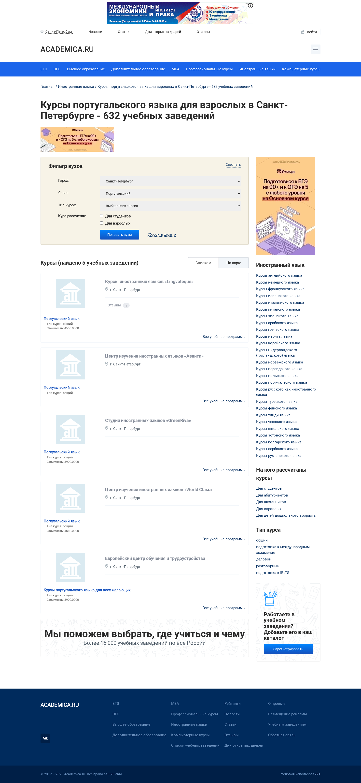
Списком (203, 263)
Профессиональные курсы (209, 69)
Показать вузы (119, 235)
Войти (312, 32)
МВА (175, 703)
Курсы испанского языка (278, 296)
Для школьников (271, 502)
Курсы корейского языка (278, 343)
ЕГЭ (44, 69)
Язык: (63, 193)
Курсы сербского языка (277, 449)
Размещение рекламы (287, 714)
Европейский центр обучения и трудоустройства (155, 558)
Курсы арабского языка (277, 323)
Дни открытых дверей (163, 32)
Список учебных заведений (195, 745)
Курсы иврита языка (274, 336)
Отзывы (203, 32)
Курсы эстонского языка (278, 435)
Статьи (123, 32)
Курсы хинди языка (273, 415)
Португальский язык (62, 318)
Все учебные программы (224, 336)
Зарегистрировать (288, 649)
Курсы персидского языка (279, 369)
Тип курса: (67, 205)
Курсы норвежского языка (279, 362)
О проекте (276, 703)
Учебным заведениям (287, 724)
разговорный (267, 566)
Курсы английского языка (279, 275)
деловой (263, 559)
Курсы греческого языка (277, 329)
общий (262, 540)
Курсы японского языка (277, 316)
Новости (95, 32)
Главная (48, 86)
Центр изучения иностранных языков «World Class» (158, 489)
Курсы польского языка (277, 376)
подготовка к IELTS (272, 573)
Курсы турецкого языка (276, 401)
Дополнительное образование (138, 69)
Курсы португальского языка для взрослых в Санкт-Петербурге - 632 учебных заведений (175, 86)
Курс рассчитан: (72, 216)
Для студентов (118, 216)
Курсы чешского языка (276, 422)
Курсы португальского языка (281, 382)
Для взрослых (117, 223)
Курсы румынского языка (278, 455)
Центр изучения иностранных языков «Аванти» (154, 356)
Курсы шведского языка (277, 428)
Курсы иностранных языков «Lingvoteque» (149, 281)
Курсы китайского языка (278, 309)
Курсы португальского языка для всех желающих (87, 590)
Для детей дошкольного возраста (286, 515)
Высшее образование (86, 69)
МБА (176, 69)
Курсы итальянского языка (280, 302)
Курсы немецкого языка (277, 282)
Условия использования (300, 774)
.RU (67, 49)
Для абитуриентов (272, 495)
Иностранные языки (257, 69)
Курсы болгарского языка (279, 442)
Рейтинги (232, 703)
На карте (233, 263)
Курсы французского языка (280, 289)
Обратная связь (281, 735)
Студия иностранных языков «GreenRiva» (148, 420)
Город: (63, 180)
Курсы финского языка (276, 408)
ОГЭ (57, 69)
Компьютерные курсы (301, 69)
